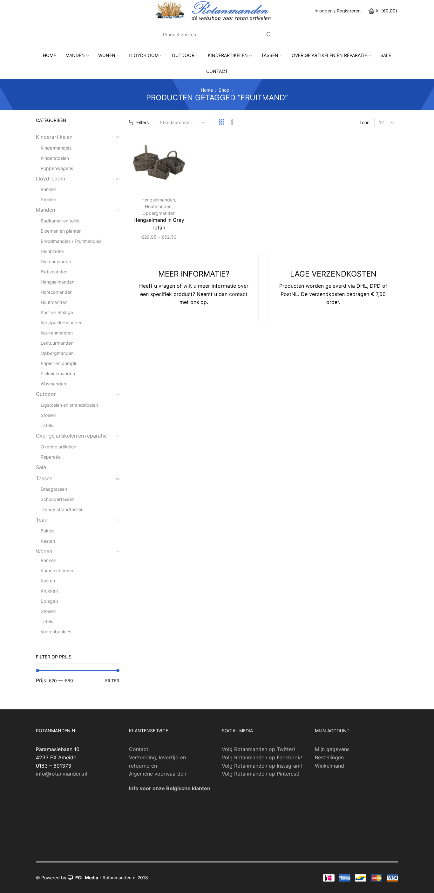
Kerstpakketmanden (62, 322)
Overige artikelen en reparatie (329, 55)
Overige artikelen (58, 446)
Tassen (269, 55)
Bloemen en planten (61, 231)
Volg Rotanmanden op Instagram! (262, 766)
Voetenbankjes (56, 631)
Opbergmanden (158, 213)
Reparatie (51, 457)
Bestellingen (329, 757)
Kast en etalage (57, 312)
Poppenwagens (57, 168)
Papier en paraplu (59, 363)
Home (49, 55)
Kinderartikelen (228, 55)
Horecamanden (56, 292)
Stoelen (48, 199)
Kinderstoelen (55, 158)
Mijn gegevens (332, 749)
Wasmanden (53, 383)
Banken (48, 189)
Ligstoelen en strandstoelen (69, 405)
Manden (75, 55)
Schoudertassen (57, 499)
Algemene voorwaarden (157, 773)
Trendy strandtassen (62, 509)
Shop (224, 90)
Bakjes (47, 530)
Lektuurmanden (57, 343)
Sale (385, 55)
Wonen (106, 55)
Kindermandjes (56, 148)
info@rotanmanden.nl (61, 773)
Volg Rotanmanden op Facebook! (262, 757)
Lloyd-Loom (144, 55)
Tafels (47, 425)
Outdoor (183, 55)
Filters (142, 122)
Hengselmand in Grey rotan (158, 224)
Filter (112, 680)
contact (238, 294)
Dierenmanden (56, 261)
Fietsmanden (54, 271)
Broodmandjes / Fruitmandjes (71, 241)
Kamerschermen (57, 570)
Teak (41, 520)
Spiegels (49, 601)
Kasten (48, 541)
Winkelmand (329, 766)
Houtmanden (158, 206)
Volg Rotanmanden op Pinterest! (260, 773)
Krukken (49, 591)
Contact (217, 71)
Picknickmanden (58, 373)
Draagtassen (54, 489)
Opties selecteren (170, 181)
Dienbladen (52, 251)
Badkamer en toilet (60, 220)
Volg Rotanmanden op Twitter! (258, 749)
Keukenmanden (57, 332)
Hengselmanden (158, 199)
